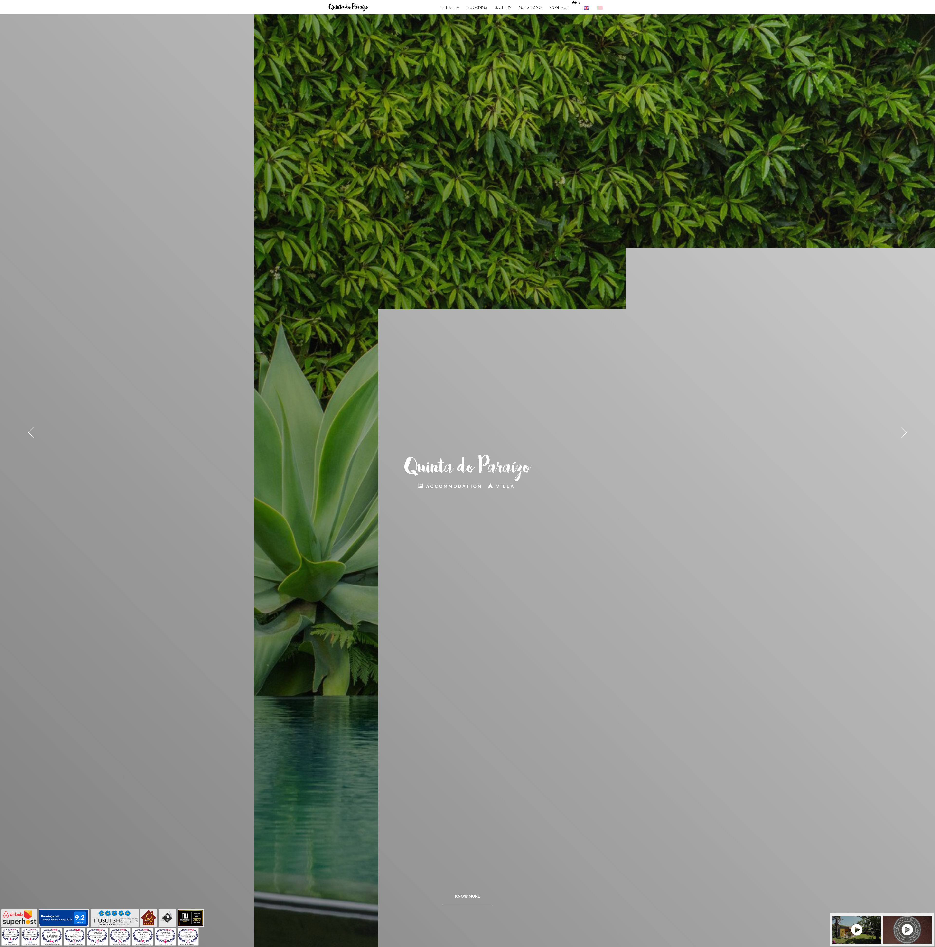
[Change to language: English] (586, 7)
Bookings (477, 7)
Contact (559, 7)
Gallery (503, 7)
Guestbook (531, 7)
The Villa (450, 7)
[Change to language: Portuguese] (599, 7)
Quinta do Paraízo (348, 7)
